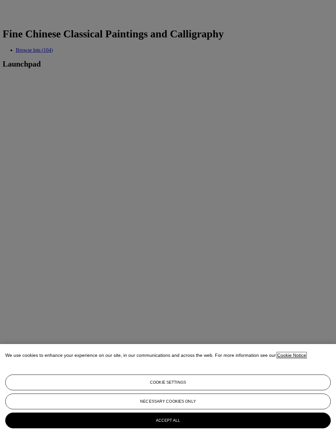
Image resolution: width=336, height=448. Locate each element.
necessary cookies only (168, 401)
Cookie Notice (291, 355)
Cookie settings (168, 382)
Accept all (168, 420)
